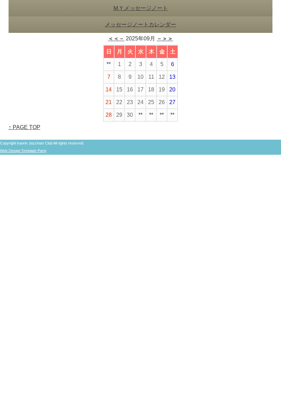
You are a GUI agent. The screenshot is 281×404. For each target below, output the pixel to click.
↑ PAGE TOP (24, 127)
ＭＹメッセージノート (140, 8)
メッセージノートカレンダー (140, 24)
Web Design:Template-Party (23, 151)
